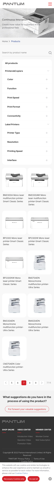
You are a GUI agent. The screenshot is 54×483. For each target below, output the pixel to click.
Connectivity (14, 116)
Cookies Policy (21, 473)
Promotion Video (24, 443)
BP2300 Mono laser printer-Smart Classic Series (13, 241)
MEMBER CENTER (43, 430)
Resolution (12, 142)
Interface (11, 160)
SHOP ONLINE (8, 430)
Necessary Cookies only (14, 479)
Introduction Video (25, 436)
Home (5, 41)
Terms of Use (39, 459)
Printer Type (13, 132)
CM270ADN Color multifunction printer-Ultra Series (13, 366)
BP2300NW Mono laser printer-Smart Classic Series (12, 281)
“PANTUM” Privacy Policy (19, 459)
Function (11, 88)
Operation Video (24, 440)
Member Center (42, 436)
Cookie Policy (27, 461)
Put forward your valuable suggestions (27, 409)
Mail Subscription (43, 440)
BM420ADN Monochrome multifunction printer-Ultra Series (38, 325)
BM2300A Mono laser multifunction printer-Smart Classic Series (13, 198)
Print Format (13, 106)
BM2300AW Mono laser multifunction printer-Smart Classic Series (38, 200)
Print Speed (13, 97)
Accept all (33, 479)
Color (10, 79)
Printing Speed (14, 151)
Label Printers (12, 124)
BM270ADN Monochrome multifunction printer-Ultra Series (38, 283)
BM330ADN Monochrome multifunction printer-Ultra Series (13, 325)
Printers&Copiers (14, 71)
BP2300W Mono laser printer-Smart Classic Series (39, 241)
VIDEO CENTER (24, 430)
